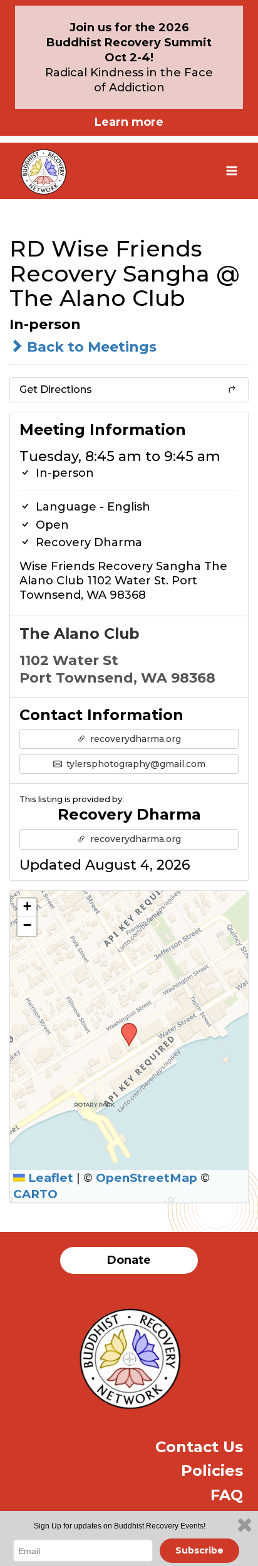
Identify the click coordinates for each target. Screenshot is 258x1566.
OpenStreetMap (146, 1178)
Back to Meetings (90, 346)
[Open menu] (231, 170)
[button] (124, 1026)
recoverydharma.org (134, 739)
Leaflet (49, 1178)
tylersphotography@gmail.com (134, 764)
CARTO (35, 1194)
